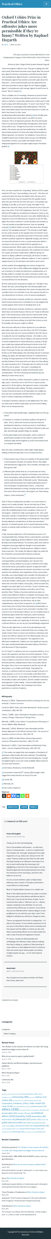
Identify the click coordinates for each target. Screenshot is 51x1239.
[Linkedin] (18, 796)
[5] (3, 784)
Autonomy (20, 1097)
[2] (33, 115)
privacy (44, 1119)
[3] (8, 146)
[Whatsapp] (23, 796)
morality (33, 807)
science (11, 1129)
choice (7, 1100)
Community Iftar (8, 1079)
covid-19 (7, 1106)
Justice (22, 1113)
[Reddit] (9, 796)
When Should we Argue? (11, 1073)
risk (4, 1129)
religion (13, 1126)
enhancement (39, 1106)
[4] (10, 227)
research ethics (25, 1126)
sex (17, 1129)
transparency (29, 1132)
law (30, 1113)
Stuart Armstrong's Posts (32, 1129)
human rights (9, 1113)
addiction (14, 1094)
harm (45, 1110)
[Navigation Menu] (46, 4)
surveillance (6, 1132)
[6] (37, 603)
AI (20, 1094)
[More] (27, 796)
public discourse (12, 1122)
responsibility (41, 1125)
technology (17, 1131)
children (41, 1097)
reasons (5, 1126)
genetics (38, 1110)
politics (35, 1119)
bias (31, 1097)
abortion (6, 1094)
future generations (26, 1110)
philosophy (23, 1119)
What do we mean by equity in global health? (18, 1056)
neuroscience (8, 1119)
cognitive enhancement (32, 1100)
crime (16, 1106)
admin (6, 45)
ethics (10, 1109)
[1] (21, 91)
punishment (39, 1123)
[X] (4, 796)
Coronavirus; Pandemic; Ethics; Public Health (23, 1103)
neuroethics (38, 1116)
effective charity (25, 1106)
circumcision (18, 1100)
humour (24, 807)
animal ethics (13, 807)
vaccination (39, 1132)
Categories (6, 1029)
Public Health (28, 1123)
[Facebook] (13, 796)
